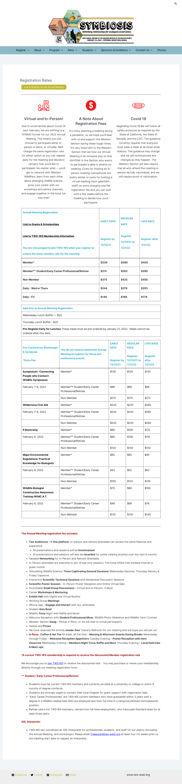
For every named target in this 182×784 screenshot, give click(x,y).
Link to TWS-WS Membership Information (48, 236)
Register (21, 50)
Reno (71, 50)
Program (54, 50)
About (37, 50)
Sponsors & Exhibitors (114, 50)
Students (87, 50)
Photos (161, 50)
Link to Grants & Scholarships (41, 224)
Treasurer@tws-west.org (105, 734)
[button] (175, 3)
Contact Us (142, 50)
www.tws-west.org (138, 774)
